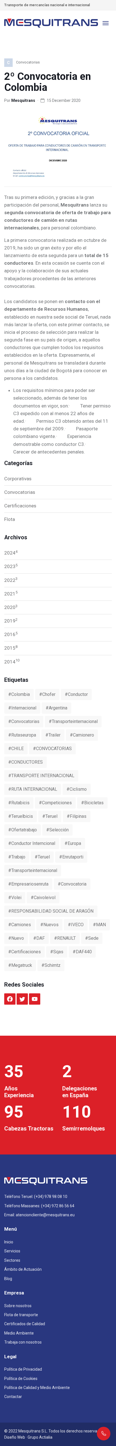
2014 (11, 661)
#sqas (56, 951)
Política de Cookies (20, 1378)
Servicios (12, 1251)
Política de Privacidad (23, 1369)
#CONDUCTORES (25, 762)
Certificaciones (20, 506)
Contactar (13, 1396)
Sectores (12, 1260)
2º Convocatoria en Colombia (47, 82)
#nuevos (49, 924)
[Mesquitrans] (51, 23)
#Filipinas (76, 816)
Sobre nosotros (18, 1305)
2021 (10, 593)
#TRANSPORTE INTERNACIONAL (41, 775)
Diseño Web (14, 1437)
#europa (72, 843)
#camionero (82, 735)
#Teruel (42, 857)
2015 (10, 648)
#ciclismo (76, 789)
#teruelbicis (20, 816)
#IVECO (76, 924)
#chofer (47, 694)
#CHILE (16, 748)
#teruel (49, 816)
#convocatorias (23, 721)
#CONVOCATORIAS (52, 748)
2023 (10, 566)
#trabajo (16, 857)
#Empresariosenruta (28, 884)
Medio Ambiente (19, 1333)
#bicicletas (92, 802)
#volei (14, 897)
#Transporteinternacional (32, 870)
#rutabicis (19, 802)
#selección (57, 829)
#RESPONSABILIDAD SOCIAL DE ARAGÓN (50, 911)
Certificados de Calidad (24, 1324)
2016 (10, 634)
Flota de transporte (21, 1315)
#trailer (53, 735)
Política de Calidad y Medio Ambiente (37, 1387)
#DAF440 (82, 951)
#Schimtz (51, 965)
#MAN (99, 924)
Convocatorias (19, 492)
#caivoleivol (43, 897)
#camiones (19, 924)
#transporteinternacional (73, 721)
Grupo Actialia (40, 1437)
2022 (10, 580)
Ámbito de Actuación (23, 1269)
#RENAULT (65, 938)
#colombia (19, 694)
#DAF (39, 938)
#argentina (56, 708)
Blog (8, 1278)
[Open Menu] (105, 23)
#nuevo (16, 938)
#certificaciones (24, 951)
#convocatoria (72, 884)
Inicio (8, 1242)
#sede (92, 938)
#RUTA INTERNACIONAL (32, 789)
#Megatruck (20, 965)
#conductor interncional (31, 843)
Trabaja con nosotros (23, 1342)
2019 (10, 620)
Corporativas (18, 478)
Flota (9, 519)
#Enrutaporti (71, 857)
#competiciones (55, 802)
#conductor (76, 694)
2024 (10, 552)
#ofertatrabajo (22, 829)
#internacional (22, 708)
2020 (10, 607)
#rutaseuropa (22, 735)
